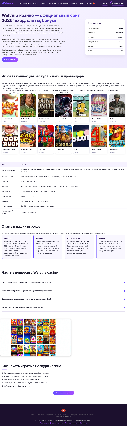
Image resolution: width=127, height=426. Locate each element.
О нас (82, 3)
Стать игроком (117, 3)
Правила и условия (72, 423)
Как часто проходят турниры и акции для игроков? (23, 307)
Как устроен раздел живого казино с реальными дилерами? (26, 282)
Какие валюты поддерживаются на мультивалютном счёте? (26, 299)
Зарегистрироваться (63, 393)
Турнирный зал (63, 3)
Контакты (74, 3)
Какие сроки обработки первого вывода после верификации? (27, 291)
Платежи (43, 3)
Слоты (35, 3)
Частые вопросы (25, 3)
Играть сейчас (9, 59)
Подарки (90, 3)
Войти (105, 3)
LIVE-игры (52, 3)
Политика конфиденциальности (51, 423)
